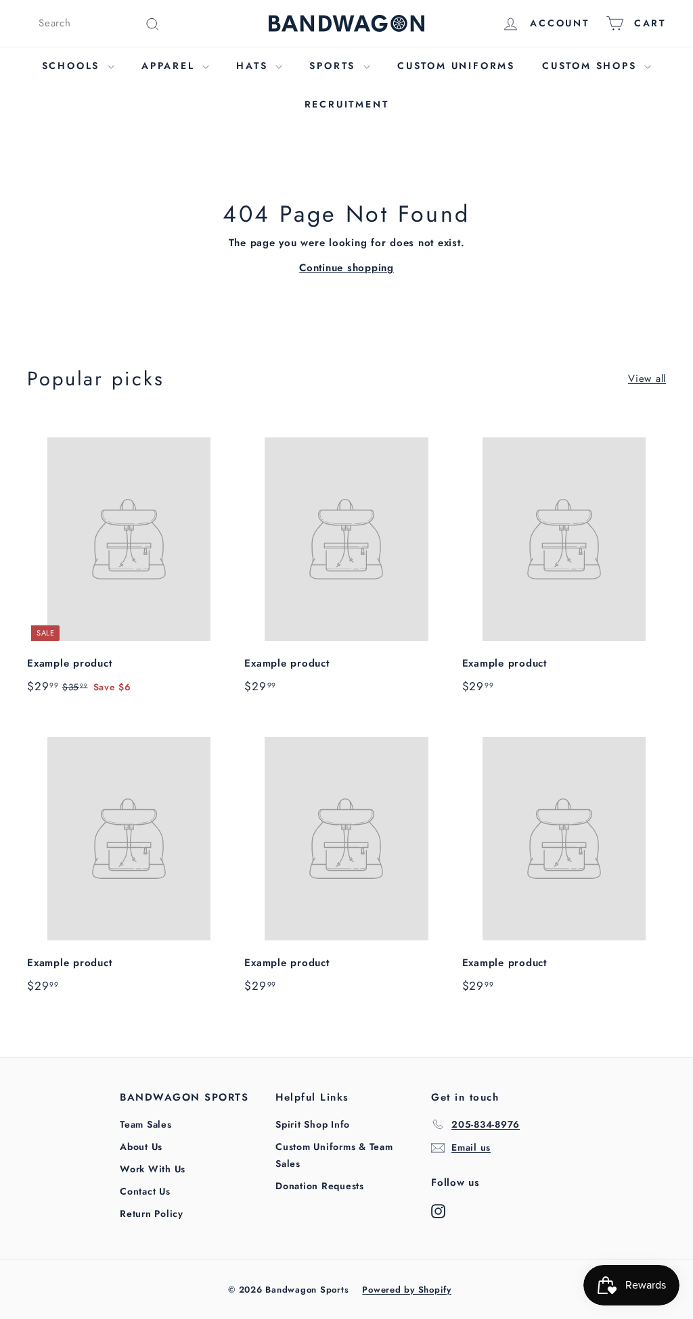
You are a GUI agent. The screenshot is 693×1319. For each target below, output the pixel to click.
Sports (334, 65)
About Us (141, 1146)
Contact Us (145, 1191)
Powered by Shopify (406, 1289)
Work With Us (152, 1169)
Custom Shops (591, 65)
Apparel (170, 65)
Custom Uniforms (456, 65)
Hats (254, 65)
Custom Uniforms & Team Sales (334, 1155)
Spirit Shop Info (312, 1124)
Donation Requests (319, 1186)
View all (647, 378)
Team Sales (146, 1124)
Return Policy (151, 1213)
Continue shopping (346, 267)
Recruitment (347, 104)
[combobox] (99, 23)
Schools (73, 65)
